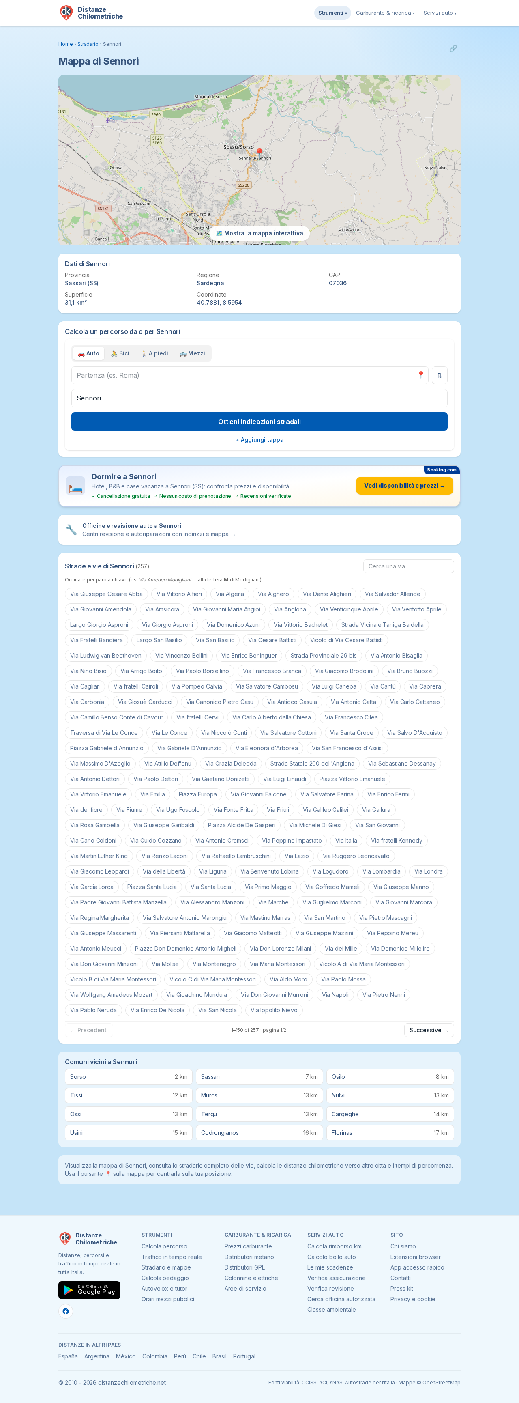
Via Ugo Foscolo (178, 809)
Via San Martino (324, 917)
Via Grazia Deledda (231, 763)
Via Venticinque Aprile (349, 609)
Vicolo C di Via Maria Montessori (212, 979)
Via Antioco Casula (292, 701)
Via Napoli (335, 994)
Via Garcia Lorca (92, 886)
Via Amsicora (162, 609)
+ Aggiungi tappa (259, 439)
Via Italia (346, 840)
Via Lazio (297, 855)
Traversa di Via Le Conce (104, 732)
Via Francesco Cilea (351, 717)
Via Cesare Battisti (272, 640)
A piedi (155, 353)
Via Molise (165, 963)
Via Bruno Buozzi (410, 670)
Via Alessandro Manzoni (212, 902)
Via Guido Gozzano (156, 840)
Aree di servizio (245, 1288)
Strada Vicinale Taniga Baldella (382, 624)
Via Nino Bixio (88, 670)
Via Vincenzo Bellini (181, 655)
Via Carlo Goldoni (93, 840)
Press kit (401, 1288)
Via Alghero (273, 593)
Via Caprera (425, 686)
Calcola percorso (164, 1246)
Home (65, 44)
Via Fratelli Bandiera (96, 640)
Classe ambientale (331, 1309)
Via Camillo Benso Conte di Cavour (116, 717)
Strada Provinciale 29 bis (324, 655)
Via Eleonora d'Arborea (267, 748)
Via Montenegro (214, 963)
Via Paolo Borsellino (202, 670)
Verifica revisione (330, 1288)
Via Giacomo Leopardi (99, 871)
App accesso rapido (417, 1267)
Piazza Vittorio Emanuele (352, 778)
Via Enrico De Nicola (157, 1010)
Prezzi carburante (248, 1246)
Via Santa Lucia (211, 886)
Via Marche (273, 902)
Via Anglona (290, 609)
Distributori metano (249, 1256)
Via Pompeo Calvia (197, 686)
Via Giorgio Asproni (167, 624)
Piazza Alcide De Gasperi (241, 825)
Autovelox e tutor (164, 1288)
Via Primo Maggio (268, 886)
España (68, 1356)
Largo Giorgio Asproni (99, 624)
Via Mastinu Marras (265, 917)
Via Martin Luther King (99, 855)
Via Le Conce (169, 732)
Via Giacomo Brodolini (344, 670)
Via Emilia (152, 794)
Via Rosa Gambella (95, 825)
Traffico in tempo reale (172, 1256)
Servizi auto (440, 12)
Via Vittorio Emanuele (98, 794)
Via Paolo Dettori (155, 778)
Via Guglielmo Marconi (332, 902)
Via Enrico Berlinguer (249, 655)
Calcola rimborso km (334, 1246)
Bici (120, 353)
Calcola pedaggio (165, 1277)
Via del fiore (86, 809)
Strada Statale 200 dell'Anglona (312, 763)
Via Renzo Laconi (165, 855)
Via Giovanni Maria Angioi (226, 609)
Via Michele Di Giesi (315, 825)
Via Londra (428, 871)
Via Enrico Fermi (388, 794)
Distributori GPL (245, 1267)
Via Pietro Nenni (383, 994)
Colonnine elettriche (251, 1277)
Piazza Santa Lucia (152, 886)
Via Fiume (129, 809)
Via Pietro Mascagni (385, 917)
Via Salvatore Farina (327, 794)
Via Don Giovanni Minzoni (104, 963)
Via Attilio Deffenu (167, 763)
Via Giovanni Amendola (100, 609)
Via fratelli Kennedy (396, 840)
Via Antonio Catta (353, 701)
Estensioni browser (415, 1256)
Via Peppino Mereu (392, 933)
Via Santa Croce (351, 732)
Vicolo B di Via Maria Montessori (113, 979)
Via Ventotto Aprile (417, 609)
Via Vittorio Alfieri (179, 593)
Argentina (97, 1356)
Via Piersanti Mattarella (180, 933)
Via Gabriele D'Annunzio (189, 748)
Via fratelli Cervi (197, 717)
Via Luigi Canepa (334, 686)
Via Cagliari (85, 686)
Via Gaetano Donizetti (220, 778)
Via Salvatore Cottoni (288, 732)
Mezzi (192, 353)
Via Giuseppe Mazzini (324, 933)
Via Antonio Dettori (95, 778)
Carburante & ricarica (385, 12)
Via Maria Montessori (277, 963)
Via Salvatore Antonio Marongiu (185, 917)
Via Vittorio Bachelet (301, 624)
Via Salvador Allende (392, 593)
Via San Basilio (215, 640)
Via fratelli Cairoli (136, 686)
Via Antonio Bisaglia (396, 655)
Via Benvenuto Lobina (269, 871)
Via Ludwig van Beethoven (106, 655)
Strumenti (332, 12)
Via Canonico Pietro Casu (220, 701)
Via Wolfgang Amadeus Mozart (111, 994)
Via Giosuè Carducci (145, 701)
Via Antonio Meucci (95, 948)
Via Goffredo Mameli (332, 886)
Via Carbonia (87, 701)
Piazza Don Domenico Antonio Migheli (185, 948)
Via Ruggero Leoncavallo (356, 855)
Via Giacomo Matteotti (253, 933)
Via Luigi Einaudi (284, 778)
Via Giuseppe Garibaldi (163, 825)
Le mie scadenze (330, 1267)
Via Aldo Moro (288, 979)
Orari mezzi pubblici (168, 1298)
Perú (180, 1356)
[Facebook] (65, 1311)
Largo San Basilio (159, 640)
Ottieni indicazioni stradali (259, 421)
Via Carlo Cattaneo (415, 701)
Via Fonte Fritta (233, 809)
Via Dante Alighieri (327, 593)
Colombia (154, 1356)
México (126, 1356)
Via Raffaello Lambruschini (236, 855)
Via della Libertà (164, 871)
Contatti (400, 1277)
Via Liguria (212, 871)
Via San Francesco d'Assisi (347, 748)
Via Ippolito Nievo (274, 1010)
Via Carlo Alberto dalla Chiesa (271, 717)
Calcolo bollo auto (331, 1256)
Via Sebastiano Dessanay (402, 763)
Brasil (219, 1356)
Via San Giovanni (377, 825)
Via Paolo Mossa (343, 979)
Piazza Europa (198, 794)
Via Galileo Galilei (325, 809)
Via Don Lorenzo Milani (280, 948)
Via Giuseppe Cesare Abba (106, 593)
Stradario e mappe (166, 1267)
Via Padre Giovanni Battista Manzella (118, 902)
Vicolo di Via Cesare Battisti (346, 640)
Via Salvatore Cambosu (267, 686)
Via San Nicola (217, 1010)
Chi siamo (403, 1246)
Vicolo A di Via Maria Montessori (362, 963)
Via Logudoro (331, 871)
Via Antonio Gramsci (221, 840)
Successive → (429, 1029)
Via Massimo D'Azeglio (100, 763)
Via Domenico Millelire (400, 948)
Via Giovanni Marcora (403, 902)
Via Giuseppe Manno (401, 886)
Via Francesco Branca (272, 670)
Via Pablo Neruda (93, 1010)
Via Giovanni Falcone (259, 794)
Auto (88, 353)
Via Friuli (278, 809)
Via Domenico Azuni (233, 624)
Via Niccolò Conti (224, 732)
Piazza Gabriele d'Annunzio (107, 748)
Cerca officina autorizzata (341, 1298)
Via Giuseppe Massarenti (103, 933)
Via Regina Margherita (99, 917)
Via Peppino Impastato (292, 840)
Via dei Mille (341, 948)
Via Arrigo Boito (141, 670)
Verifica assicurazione (336, 1277)
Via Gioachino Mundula (196, 994)
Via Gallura (376, 809)
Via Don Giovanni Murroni (274, 994)
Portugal (244, 1356)
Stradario (88, 44)
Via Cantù (383, 686)
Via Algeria (230, 593)
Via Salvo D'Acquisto (414, 732)
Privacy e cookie (412, 1298)
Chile (199, 1356)
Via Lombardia (381, 871)
